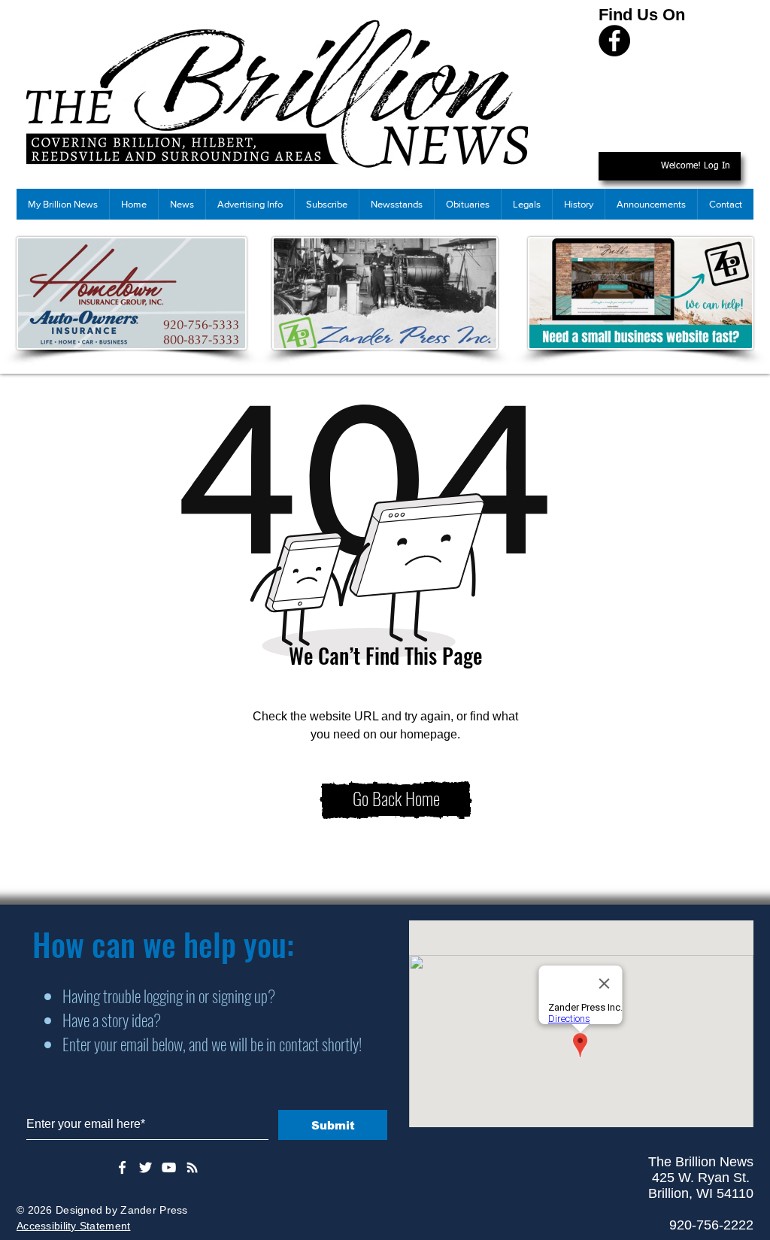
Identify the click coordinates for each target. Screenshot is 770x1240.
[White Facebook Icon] (122, 1167)
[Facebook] (614, 40)
